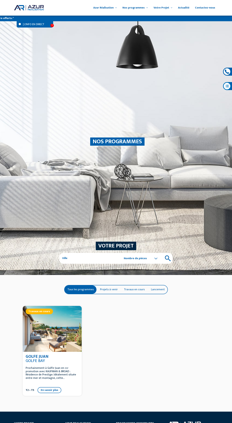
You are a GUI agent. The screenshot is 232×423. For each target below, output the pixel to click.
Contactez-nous (205, 7)
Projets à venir (109, 289)
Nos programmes (133, 7)
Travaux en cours (134, 289)
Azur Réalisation (103, 7)
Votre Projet (161, 7)
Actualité (183, 7)
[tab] (80, 289)
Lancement (158, 289)
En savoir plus (49, 390)
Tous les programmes (80, 289)
